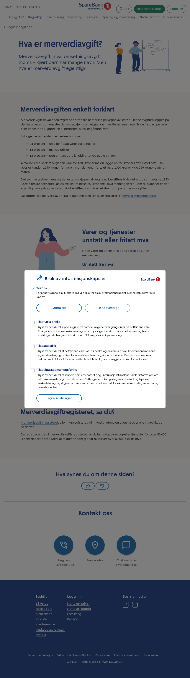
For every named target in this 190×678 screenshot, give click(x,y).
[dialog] (95, 339)
